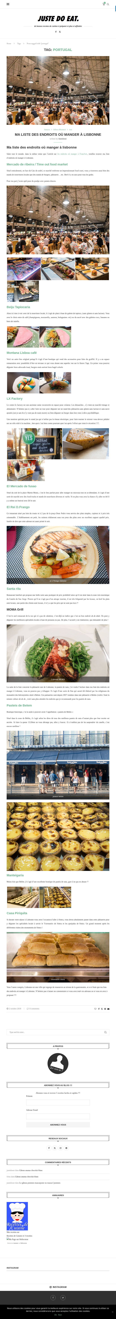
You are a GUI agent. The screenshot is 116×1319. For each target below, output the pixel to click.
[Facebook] (55, 32)
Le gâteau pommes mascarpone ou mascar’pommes (39, 1183)
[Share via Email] (108, 1009)
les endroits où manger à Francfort (72, 154)
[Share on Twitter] (102, 1009)
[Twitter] (60, 32)
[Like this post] (95, 1009)
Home (9, 43)
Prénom (29, 1096)
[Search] (108, 4)
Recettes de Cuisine (14, 1236)
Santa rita (14, 588)
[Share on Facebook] (98, 1009)
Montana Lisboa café (22, 353)
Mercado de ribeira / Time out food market (37, 164)
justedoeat (62, 139)
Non (60, 1315)
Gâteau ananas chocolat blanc (31, 1170)
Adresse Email (32, 1110)
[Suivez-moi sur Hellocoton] (17, 1239)
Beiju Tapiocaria (18, 307)
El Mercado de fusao (21, 486)
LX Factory (14, 398)
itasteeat (15, 1243)
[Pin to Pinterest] (105, 1009)
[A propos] (58, 1063)
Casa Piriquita (17, 913)
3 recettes (28, 1236)
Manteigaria (15, 875)
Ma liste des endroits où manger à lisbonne (58, 134)
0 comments (34, 1009)
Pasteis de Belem (19, 705)
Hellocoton (24, 1243)
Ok (55, 1315)
